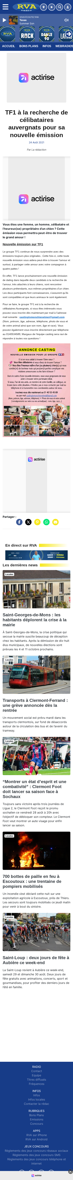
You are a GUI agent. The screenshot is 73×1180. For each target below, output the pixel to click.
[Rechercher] (59, 7)
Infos (47, 46)
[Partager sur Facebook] (18, 524)
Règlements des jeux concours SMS (36, 1155)
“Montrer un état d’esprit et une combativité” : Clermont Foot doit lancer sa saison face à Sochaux (34, 789)
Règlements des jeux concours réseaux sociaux (36, 1150)
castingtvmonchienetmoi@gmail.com (41, 317)
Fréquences (36, 1084)
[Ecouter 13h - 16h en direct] (36, 555)
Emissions (36, 1119)
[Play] (5, 20)
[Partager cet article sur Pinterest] (36, 524)
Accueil (8, 46)
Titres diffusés (36, 1079)
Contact (36, 1071)
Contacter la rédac (36, 1103)
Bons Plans (28, 46)
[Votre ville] (43, 7)
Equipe (36, 1075)
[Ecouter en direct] (51, 7)
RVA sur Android (36, 1139)
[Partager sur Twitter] (27, 524)
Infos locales (36, 1099)
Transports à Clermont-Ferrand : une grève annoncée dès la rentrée (35, 705)
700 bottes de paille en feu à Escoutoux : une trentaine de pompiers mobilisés (32, 881)
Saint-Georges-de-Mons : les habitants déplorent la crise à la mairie (34, 619)
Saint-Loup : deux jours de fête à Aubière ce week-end (36, 960)
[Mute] (66, 20)
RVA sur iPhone (36, 1135)
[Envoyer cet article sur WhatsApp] (45, 524)
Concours (36, 1123)
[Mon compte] (67, 7)
